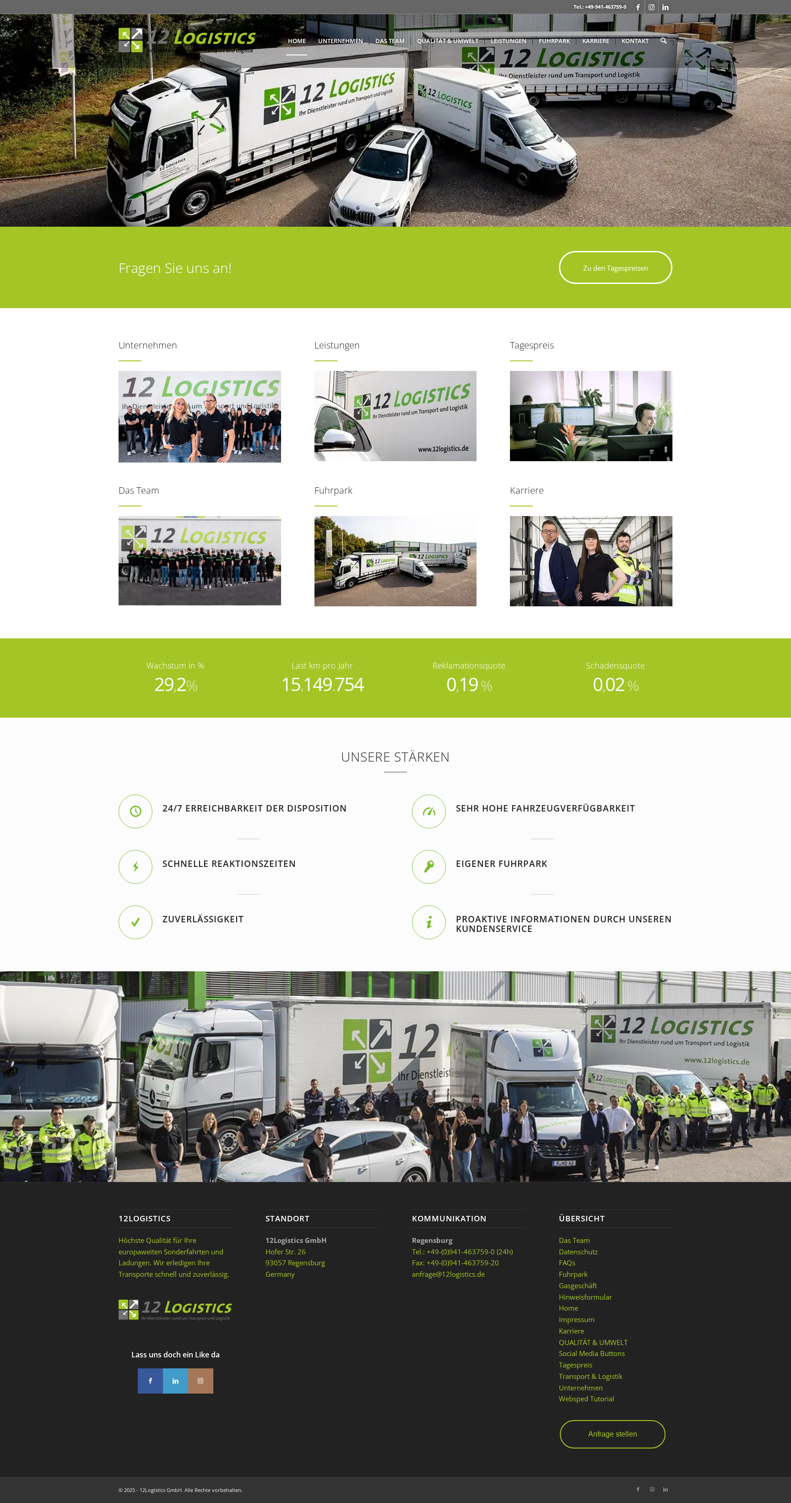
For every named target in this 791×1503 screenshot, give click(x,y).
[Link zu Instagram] (651, 7)
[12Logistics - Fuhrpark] (395, 561)
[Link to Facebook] (150, 1381)
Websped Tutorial (586, 1398)
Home (568, 1307)
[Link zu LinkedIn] (665, 7)
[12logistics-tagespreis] (591, 416)
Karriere (571, 1330)
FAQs (567, 1262)
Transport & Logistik (591, 1376)
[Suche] (663, 40)
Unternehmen (581, 1387)
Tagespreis (575, 1364)
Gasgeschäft (578, 1285)
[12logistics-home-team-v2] (200, 417)
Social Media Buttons (592, 1353)
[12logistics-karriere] (591, 561)
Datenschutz (578, 1251)
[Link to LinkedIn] (175, 1381)
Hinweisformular (585, 1297)
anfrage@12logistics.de (448, 1274)
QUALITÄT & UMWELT (593, 1342)
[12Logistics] (187, 47)
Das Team (574, 1240)
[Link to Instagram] (200, 1381)
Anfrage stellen (612, 1434)
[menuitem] (297, 40)
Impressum (577, 1319)
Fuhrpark (573, 1274)
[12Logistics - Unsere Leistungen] (395, 416)
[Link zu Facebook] (638, 7)
